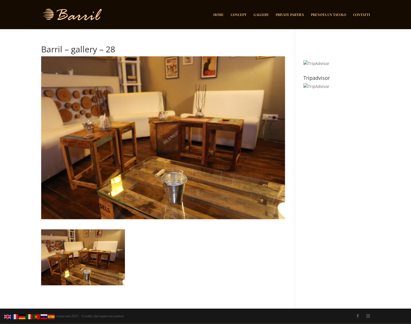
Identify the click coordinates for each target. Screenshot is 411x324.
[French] (15, 316)
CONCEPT (239, 15)
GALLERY (261, 15)
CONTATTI (361, 15)
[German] (22, 316)
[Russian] (44, 316)
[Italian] (29, 316)
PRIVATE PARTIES (290, 15)
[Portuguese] (37, 316)
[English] (7, 316)
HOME (218, 15)
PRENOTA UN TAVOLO (328, 15)
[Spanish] (51, 316)
